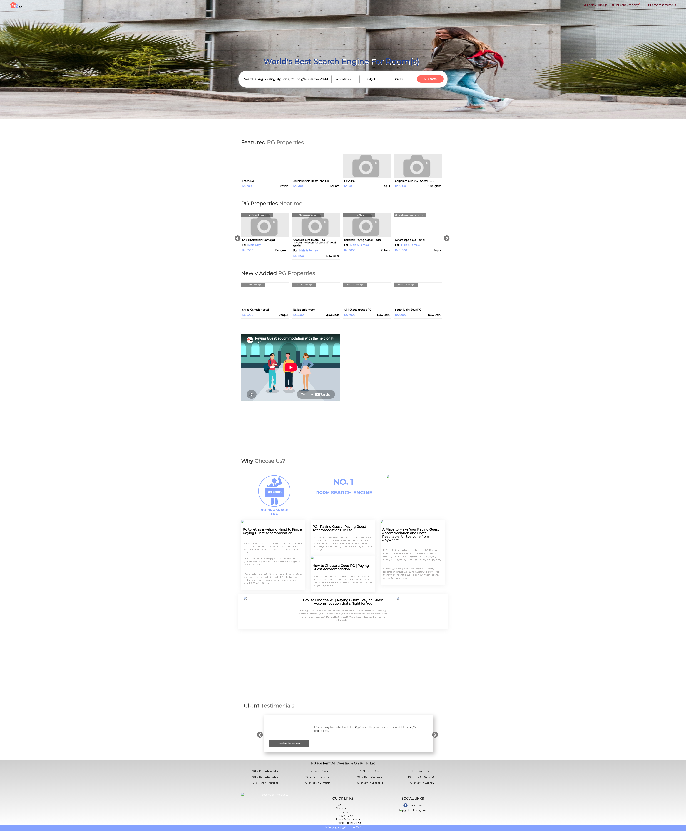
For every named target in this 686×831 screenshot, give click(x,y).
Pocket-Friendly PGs (348, 822)
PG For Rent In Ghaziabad (369, 782)
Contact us (342, 812)
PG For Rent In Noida (317, 771)
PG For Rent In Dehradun (317, 782)
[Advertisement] (395, 361)
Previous (238, 237)
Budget (371, 79)
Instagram (419, 810)
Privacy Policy (344, 815)
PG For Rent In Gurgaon (369, 776)
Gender (399, 79)
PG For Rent (321, 763)
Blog (339, 805)
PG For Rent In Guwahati (421, 776)
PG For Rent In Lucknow (421, 782)
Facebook (416, 805)
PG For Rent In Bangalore (264, 776)
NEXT (447, 237)
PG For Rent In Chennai (317, 776)
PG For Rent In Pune (421, 771)
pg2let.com (347, 827)
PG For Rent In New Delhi (264, 771)
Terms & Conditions (348, 819)
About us (341, 808)
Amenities (342, 79)
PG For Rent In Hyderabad (264, 782)
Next (436, 733)
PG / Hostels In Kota (369, 771)
